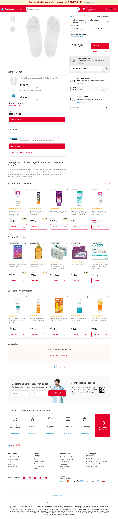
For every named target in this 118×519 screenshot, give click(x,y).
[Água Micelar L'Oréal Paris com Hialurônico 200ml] (59, 198)
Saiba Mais (80, 63)
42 (12, 221)
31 (74, 221)
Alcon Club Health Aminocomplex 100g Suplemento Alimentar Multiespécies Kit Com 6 (58, 266)
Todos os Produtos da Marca (21, 152)
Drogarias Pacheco (76, 36)
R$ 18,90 (11, 272)
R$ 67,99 (23, 85)
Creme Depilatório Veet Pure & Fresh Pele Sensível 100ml (16, 213)
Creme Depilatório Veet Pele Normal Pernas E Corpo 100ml (99, 213)
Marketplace (63, 469)
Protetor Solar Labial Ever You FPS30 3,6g (58, 319)
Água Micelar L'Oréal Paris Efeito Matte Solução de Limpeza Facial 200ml (79, 213)
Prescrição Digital (39, 466)
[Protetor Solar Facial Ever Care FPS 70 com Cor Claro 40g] (18, 305)
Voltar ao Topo (58, 495)
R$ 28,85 (32, 272)
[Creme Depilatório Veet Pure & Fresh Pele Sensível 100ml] (18, 198)
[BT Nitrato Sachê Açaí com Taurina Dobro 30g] (18, 252)
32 (74, 328)
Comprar (95, 46)
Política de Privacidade (92, 459)
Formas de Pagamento (66, 459)
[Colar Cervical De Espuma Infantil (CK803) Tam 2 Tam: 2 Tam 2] (100, 252)
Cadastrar (57, 393)
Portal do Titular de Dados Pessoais (96, 461)
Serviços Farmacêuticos (41, 464)
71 (33, 328)
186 (54, 274)
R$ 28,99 (73, 272)
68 (94, 328)
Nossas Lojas (11, 464)
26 (53, 221)
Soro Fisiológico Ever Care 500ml (30, 90)
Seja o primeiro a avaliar (59, 355)
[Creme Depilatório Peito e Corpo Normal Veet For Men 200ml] (38, 198)
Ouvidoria (10, 462)
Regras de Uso (81, 83)
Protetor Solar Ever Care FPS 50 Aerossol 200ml (37, 319)
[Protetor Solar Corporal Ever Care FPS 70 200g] (100, 305)
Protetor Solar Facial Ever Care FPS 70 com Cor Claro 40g (17, 320)
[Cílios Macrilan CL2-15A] (79, 252)
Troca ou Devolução (66, 466)
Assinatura (37, 468)
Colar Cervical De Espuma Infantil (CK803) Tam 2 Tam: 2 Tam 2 (99, 266)
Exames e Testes (39, 461)
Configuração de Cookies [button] (93, 466)
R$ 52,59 (11, 219)
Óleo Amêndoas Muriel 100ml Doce (37, 265)
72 (33, 221)
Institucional (12, 454)
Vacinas (36, 459)
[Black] (59, 2)
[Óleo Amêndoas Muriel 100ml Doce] (38, 252)
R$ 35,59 (52, 219)
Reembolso (63, 464)
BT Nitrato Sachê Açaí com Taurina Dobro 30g (17, 265)
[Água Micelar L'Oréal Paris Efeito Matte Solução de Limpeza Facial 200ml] (79, 198)
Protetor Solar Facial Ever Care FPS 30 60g (79, 319)
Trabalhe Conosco (13, 459)
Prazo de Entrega (65, 462)
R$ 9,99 (23, 97)
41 (12, 328)
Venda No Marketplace (14, 457)
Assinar (95, 51)
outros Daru (15, 146)
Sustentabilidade (12, 466)
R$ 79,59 (32, 219)
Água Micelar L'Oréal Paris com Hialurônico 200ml (58, 212)
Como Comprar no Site (66, 457)
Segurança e (91, 455)
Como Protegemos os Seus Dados (96, 464)
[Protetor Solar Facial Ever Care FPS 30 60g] (79, 305)
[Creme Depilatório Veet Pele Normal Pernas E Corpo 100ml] (100, 198)
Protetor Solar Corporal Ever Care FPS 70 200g (98, 319)
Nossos (37, 455)
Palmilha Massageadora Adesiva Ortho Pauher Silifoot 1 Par (38, 78)
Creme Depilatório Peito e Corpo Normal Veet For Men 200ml (38, 213)
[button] (13, 19)
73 (94, 274)
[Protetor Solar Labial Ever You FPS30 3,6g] (59, 305)
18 (53, 328)
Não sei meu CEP (82, 102)
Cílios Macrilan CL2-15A (78, 265)
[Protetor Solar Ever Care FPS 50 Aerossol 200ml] (38, 305)
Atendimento (65, 454)
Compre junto (16, 119)
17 (12, 274)
